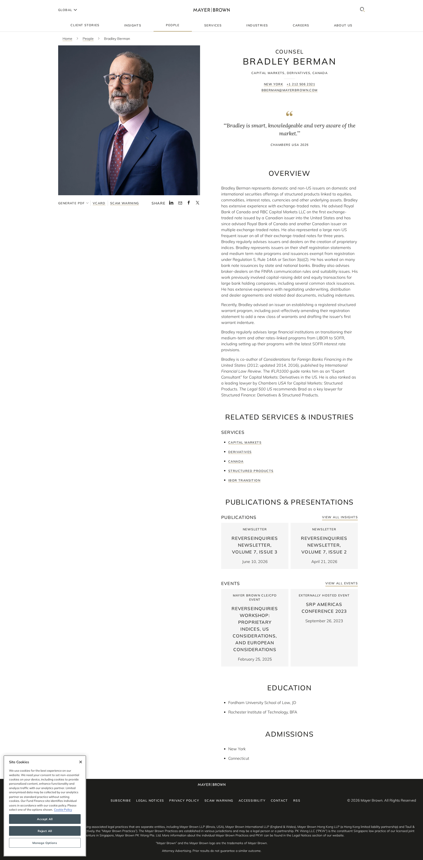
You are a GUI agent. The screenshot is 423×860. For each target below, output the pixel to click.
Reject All (45, 831)
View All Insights (340, 517)
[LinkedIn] (171, 204)
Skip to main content (21, 3)
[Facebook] (188, 204)
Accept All (45, 819)
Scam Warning (124, 203)
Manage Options (44, 843)
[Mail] (180, 203)
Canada (235, 461)
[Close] (80, 762)
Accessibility (252, 800)
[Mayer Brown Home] (211, 10)
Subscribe (121, 800)
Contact (279, 800)
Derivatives (240, 452)
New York (273, 84)
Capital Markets (245, 442)
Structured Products (251, 471)
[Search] (362, 10)
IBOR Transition (244, 480)
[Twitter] (197, 204)
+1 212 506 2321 (301, 84)
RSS (296, 800)
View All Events (341, 583)
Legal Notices (150, 800)
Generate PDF (71, 203)
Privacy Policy (184, 800)
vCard (99, 203)
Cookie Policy (63, 809)
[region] (45, 805)
